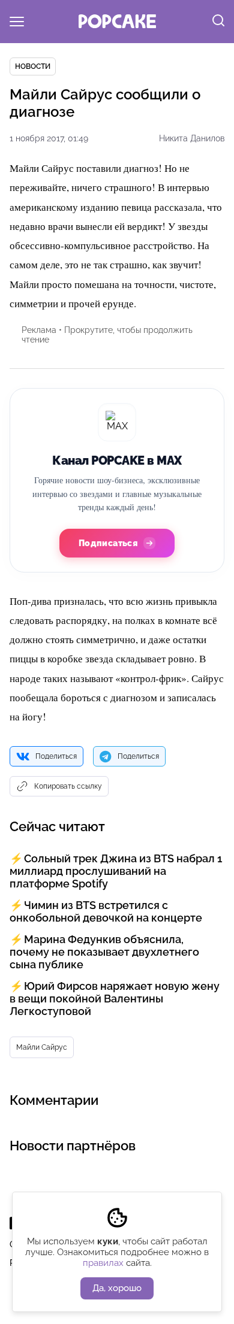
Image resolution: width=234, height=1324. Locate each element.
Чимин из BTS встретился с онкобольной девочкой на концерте (106, 911)
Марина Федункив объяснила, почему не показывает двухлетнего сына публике (104, 952)
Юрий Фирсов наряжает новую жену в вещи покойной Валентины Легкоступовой (115, 998)
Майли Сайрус (41, 1047)
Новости (32, 66)
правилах (103, 1263)
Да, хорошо (117, 1288)
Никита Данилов (191, 138)
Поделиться (56, 756)
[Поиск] (218, 21)
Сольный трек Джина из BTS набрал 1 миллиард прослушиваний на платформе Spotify (116, 871)
